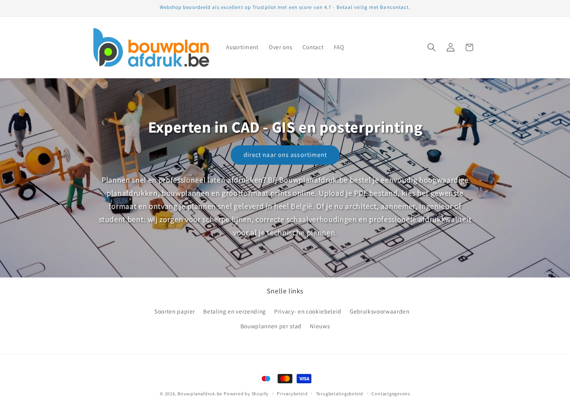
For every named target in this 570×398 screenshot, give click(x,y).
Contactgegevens (390, 393)
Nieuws (320, 325)
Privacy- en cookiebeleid (308, 311)
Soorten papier (174, 311)
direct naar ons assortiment (285, 154)
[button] (431, 47)
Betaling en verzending (234, 311)
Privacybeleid (292, 393)
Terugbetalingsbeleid (339, 393)
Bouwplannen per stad (271, 325)
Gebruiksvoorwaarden (379, 311)
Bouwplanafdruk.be (200, 393)
